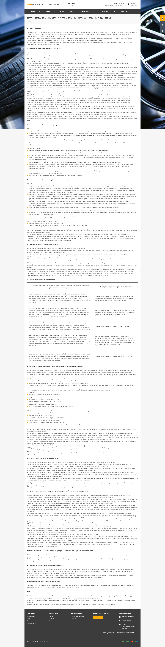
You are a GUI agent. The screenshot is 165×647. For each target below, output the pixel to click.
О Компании (31, 616)
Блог (28, 618)
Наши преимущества (77, 616)
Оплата (50, 4)
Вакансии (30, 621)
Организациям (76, 613)
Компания (31, 613)
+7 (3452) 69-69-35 (118, 4)
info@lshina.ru (126, 620)
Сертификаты (31, 623)
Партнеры (74, 618)
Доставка (56, 4)
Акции (51, 616)
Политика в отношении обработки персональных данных (118, 632)
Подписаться (98, 617)
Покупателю (53, 613)
